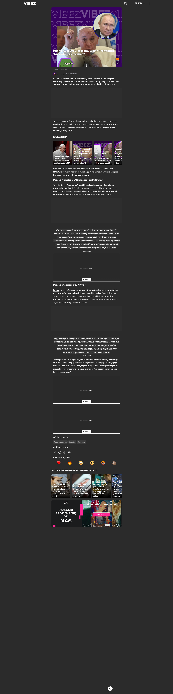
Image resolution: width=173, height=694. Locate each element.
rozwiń (85, 279)
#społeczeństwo (60, 442)
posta (90, 268)
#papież (72, 442)
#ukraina (81, 442)
